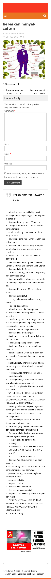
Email (7, 154)
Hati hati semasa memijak (20, 490)
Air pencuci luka (15, 483)
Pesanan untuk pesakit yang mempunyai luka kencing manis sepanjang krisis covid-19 (25, 249)
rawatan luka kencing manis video (23, 329)
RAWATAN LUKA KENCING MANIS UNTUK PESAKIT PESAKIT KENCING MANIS (26, 450)
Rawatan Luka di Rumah (19, 486)
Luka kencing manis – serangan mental (26, 319)
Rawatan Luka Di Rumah (19, 269)
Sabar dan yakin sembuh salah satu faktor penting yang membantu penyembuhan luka (25, 282)
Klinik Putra (8, 571)
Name (8, 144)
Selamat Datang (15, 513)
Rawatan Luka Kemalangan (21, 332)
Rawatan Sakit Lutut (17, 295)
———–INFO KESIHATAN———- (26, 456)
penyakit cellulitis (16, 480)
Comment (9, 110)
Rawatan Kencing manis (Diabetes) (24, 222)
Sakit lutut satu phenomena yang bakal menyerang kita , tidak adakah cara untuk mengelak (25, 366)
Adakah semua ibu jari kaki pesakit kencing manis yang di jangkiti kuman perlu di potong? (25, 215)
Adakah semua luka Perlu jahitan (23, 309)
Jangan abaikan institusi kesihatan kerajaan (24, 574)
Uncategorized (12, 84)
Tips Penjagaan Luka (18, 305)
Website (8, 163)
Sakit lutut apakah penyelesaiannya (24, 342)
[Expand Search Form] (45, 16)
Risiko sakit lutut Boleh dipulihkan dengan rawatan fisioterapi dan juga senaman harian (25, 356)
